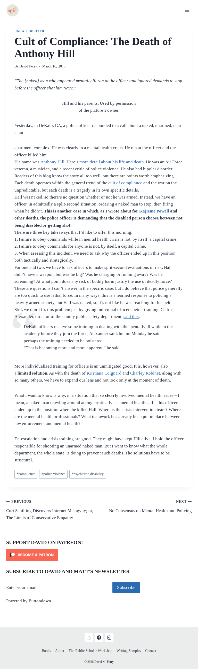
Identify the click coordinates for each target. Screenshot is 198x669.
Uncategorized (29, 31)
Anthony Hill (52, 161)
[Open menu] (187, 10)
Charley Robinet (145, 373)
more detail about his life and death (111, 161)
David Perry (28, 66)
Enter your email (21, 587)
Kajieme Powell (154, 211)
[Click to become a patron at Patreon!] (99, 555)
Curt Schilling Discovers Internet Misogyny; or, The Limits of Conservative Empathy (49, 510)
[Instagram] (109, 637)
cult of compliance (125, 182)
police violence (53, 474)
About (59, 651)
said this (131, 316)
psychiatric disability (88, 474)
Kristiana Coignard (104, 373)
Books (46, 651)
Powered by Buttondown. (29, 600)
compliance (26, 474)
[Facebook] (99, 637)
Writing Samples (129, 651)
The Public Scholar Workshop (90, 651)
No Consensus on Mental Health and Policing (150, 506)
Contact (150, 651)
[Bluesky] (89, 637)
